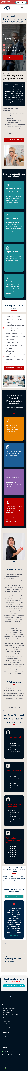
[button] (4, 953)
